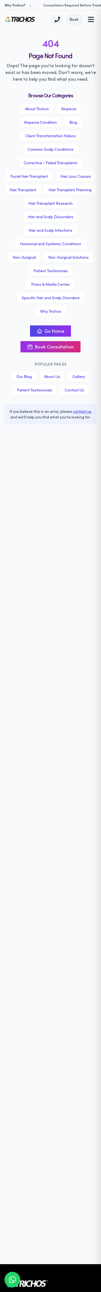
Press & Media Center (50, 284)
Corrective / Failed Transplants (50, 162)
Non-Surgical (24, 257)
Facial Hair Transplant (29, 176)
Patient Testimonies (50, 270)
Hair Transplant (23, 189)
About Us (52, 376)
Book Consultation (54, 347)
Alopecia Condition (40, 122)
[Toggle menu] (91, 19)
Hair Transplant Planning (70, 189)
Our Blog (24, 376)
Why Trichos (50, 311)
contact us (82, 411)
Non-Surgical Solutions (68, 257)
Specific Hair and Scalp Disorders (51, 297)
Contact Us (74, 390)
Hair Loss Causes (75, 176)
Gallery (78, 376)
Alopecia (68, 108)
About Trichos (37, 108)
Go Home (54, 331)
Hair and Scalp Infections (50, 230)
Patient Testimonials (34, 390)
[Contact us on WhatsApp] (12, 1280)
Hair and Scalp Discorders (50, 216)
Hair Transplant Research (50, 203)
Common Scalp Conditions (50, 149)
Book (74, 19)
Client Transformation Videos (50, 135)
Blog (73, 122)
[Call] (57, 19)
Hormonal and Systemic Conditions (50, 243)
